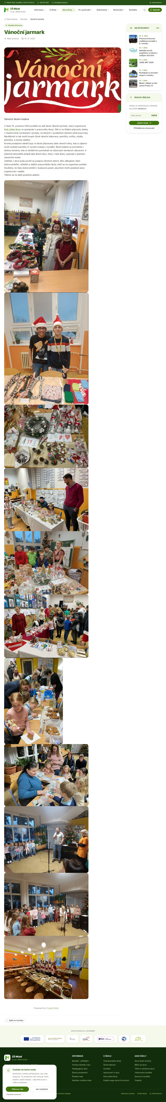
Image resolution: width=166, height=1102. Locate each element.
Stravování (118, 10)
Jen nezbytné (42, 1089)
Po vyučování (84, 10)
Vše (157, 28)
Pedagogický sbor (80, 1069)
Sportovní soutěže (142, 1076)
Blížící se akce (141, 1065)
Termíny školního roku (81, 1065)
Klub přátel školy (12, 129)
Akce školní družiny (143, 1061)
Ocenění (106, 1069)
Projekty (138, 1080)
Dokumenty (102, 10)
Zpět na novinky (16, 1020)
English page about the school (116, 1080)
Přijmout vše (17, 1089)
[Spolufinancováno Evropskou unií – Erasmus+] (32, 1039)
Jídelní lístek (142, 123)
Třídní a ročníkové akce (144, 1069)
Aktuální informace (15, 25)
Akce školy (67, 10)
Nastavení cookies (128, 1093)
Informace (38, 10)
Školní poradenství (80, 1072)
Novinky (23, 19)
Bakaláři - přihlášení (80, 1061)
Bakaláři (156, 10)
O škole (53, 10)
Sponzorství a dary (111, 1072)
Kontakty (133, 10)
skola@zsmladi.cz (61, 2)
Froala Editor (52, 1008)
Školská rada (77, 1076)
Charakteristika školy (112, 1061)
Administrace (157, 2)
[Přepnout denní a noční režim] (144, 9)
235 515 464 (44, 2)
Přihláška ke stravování (144, 128)
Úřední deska (142, 1093)
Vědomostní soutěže (143, 1072)
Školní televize (109, 1065)
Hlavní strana (12, 19)
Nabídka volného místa (81, 1080)
